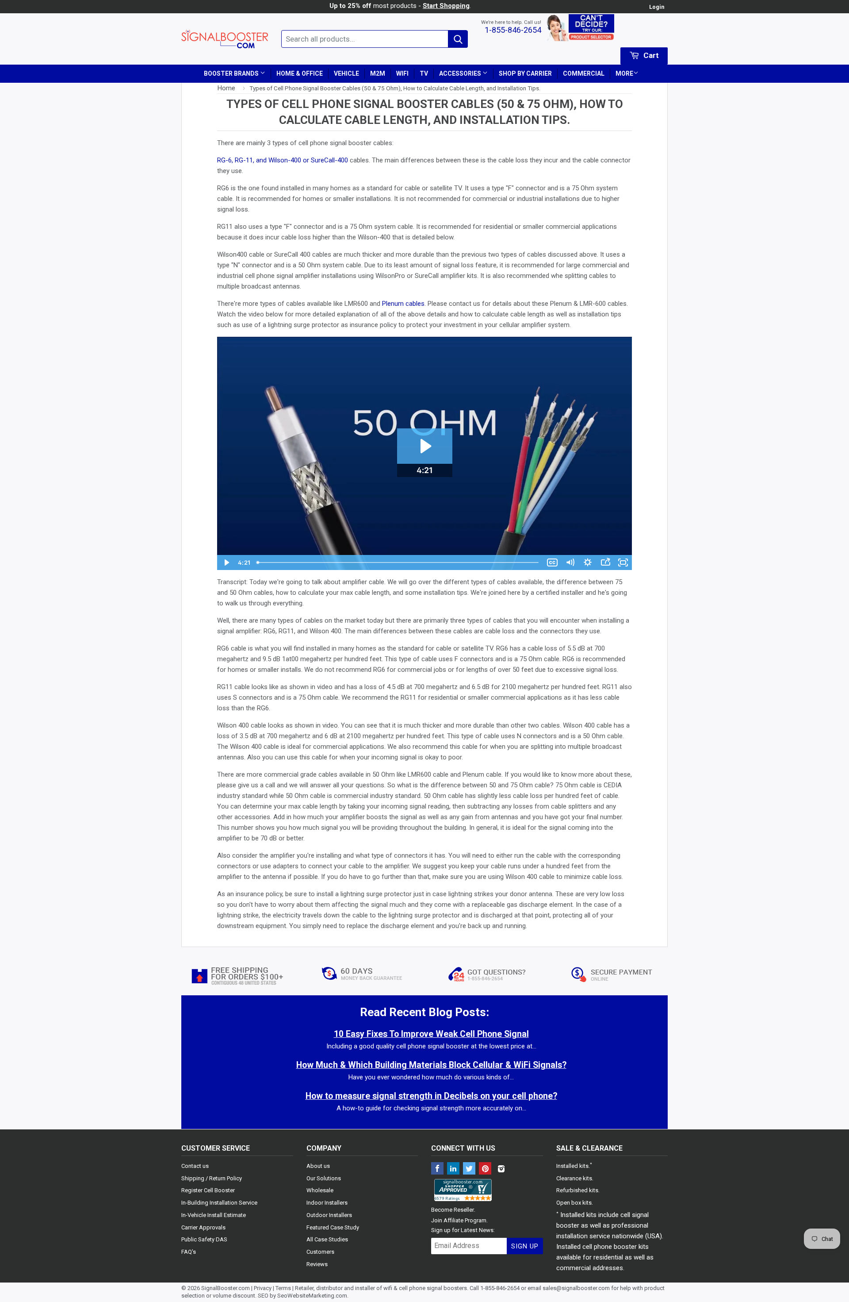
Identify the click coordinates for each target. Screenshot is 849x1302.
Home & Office (299, 73)
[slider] (398, 562)
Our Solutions (323, 1178)
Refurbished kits (577, 1190)
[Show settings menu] (588, 562)
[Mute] (570, 562)
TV (424, 73)
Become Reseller (452, 1209)
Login (656, 7)
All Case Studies (327, 1239)
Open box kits (574, 1202)
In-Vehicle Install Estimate (213, 1215)
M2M (377, 73)
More (624, 73)
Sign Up (525, 1246)
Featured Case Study (332, 1227)
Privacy (263, 1288)
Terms (283, 1288)
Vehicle (346, 73)
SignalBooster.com (225, 1288)
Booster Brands (232, 73)
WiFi (402, 73)
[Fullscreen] (623, 562)
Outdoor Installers (329, 1215)
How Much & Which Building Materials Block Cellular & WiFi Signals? (431, 1065)
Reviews (317, 1264)
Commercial (583, 73)
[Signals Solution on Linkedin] (453, 1169)
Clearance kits (574, 1178)
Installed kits (572, 1166)
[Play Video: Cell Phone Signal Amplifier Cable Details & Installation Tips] (424, 446)
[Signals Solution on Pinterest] (485, 1169)
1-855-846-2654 (513, 30)
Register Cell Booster (208, 1190)
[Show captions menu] (552, 562)
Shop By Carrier (525, 73)
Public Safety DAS (204, 1239)
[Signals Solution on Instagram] (501, 1169)
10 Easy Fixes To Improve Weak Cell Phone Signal (431, 1034)
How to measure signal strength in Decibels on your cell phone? (431, 1096)
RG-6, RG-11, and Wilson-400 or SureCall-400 (282, 160)
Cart (650, 55)
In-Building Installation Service (219, 1202)
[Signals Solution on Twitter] (469, 1169)
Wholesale (319, 1190)
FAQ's (188, 1251)
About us (318, 1166)
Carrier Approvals (203, 1227)
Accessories (460, 73)
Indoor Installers (327, 1202)
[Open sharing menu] (605, 562)
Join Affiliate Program (458, 1220)
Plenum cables (403, 304)
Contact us (195, 1166)
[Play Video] (226, 562)
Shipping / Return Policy (211, 1178)
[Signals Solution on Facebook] (437, 1169)
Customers (320, 1251)
